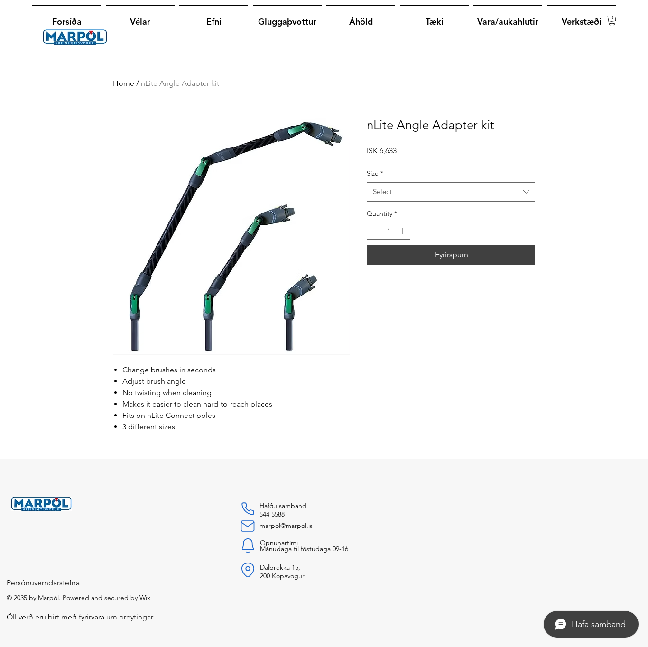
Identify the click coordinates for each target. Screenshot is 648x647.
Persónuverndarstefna (43, 582)
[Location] (247, 570)
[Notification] (248, 545)
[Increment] (403, 230)
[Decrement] (374, 230)
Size (375, 173)
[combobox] (451, 192)
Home (123, 83)
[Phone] (247, 508)
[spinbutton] (388, 230)
